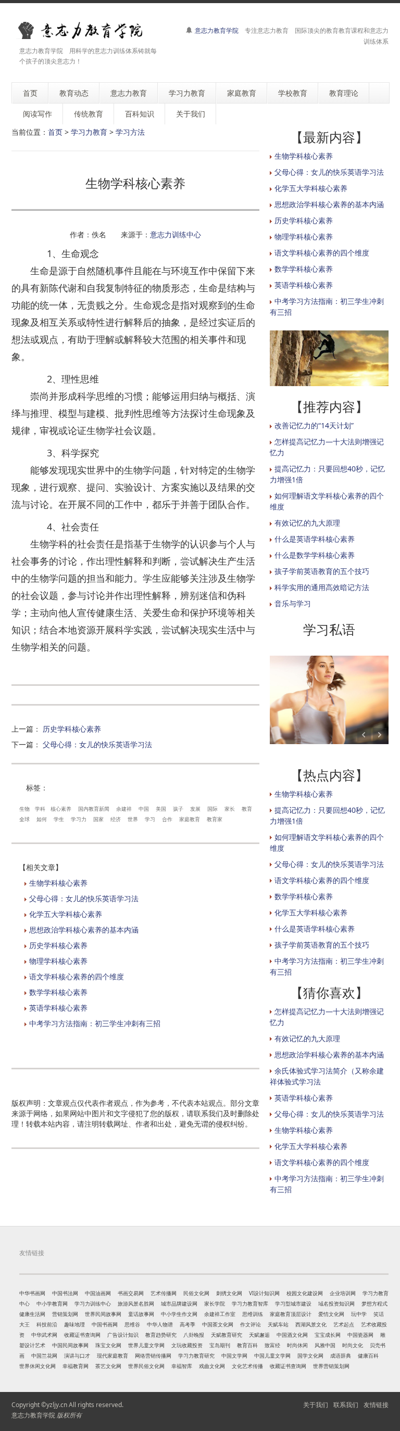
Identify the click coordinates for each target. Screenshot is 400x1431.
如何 (41, 819)
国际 (212, 808)
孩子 (178, 808)
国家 (98, 819)
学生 (59, 819)
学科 (40, 808)
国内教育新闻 (93, 808)
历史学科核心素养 (72, 729)
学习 (150, 819)
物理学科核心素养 (58, 961)
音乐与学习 (292, 603)
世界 (133, 819)
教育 (247, 808)
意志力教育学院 (217, 30)
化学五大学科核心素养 (65, 914)
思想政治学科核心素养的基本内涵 (84, 930)
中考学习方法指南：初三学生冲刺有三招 (94, 1023)
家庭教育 (189, 819)
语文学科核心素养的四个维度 (76, 976)
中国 (144, 808)
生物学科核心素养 (58, 883)
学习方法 (130, 132)
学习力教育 (89, 132)
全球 (24, 819)
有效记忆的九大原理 (307, 523)
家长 (229, 808)
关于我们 (315, 1404)
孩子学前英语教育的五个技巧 (321, 571)
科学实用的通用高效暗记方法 (321, 587)
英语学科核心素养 (58, 1008)
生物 (24, 808)
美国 (161, 808)
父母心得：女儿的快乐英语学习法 (97, 744)
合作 (167, 819)
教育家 (214, 819)
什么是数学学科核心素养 (314, 555)
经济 (115, 819)
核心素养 (61, 808)
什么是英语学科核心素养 (314, 539)
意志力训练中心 (175, 234)
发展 (195, 808)
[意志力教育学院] (86, 30)
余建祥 (124, 808)
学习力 (78, 819)
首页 (55, 132)
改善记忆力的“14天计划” (314, 425)
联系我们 (345, 1404)
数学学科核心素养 (58, 992)
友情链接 (376, 1404)
